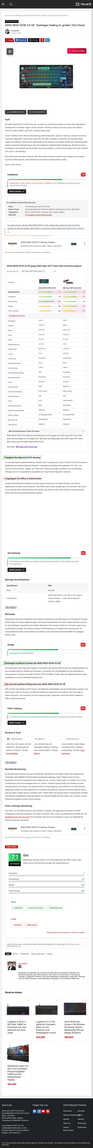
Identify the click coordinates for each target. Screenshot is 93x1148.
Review (49, 954)
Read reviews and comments (58, 932)
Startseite (8, 15)
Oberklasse (24, 954)
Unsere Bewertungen (68, 1128)
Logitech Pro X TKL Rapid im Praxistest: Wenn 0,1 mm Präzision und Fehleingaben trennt (46, 1027)
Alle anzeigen (11, 607)
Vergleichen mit (13, 271)
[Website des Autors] (19, 966)
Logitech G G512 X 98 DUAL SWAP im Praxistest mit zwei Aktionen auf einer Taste (16, 1027)
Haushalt (81, 1111)
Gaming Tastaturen (12, 21)
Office (80, 1115)
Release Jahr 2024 (38, 954)
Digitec (36, 753)
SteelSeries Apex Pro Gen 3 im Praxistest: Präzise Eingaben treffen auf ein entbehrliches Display (17, 1073)
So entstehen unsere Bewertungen (38, 215)
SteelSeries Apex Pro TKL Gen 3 (18, 817)
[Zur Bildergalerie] (10, 51)
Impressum (67, 1111)
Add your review (77, 932)
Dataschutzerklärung (71, 1115)
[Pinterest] (48, 1111)
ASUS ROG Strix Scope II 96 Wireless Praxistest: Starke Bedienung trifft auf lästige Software (74, 1027)
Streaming (82, 1123)
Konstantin (15, 31)
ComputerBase (12, 753)
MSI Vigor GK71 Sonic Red (72, 288)
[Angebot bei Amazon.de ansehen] (84, 243)
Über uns (66, 1123)
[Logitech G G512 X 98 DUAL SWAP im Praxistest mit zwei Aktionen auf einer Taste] (18, 1009)
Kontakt (66, 1119)
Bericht (15, 954)
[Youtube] (43, 1111)
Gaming (81, 1119)
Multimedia (82, 1127)
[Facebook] (34, 1111)
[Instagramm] (39, 1111)
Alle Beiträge (17, 15)
